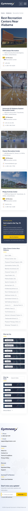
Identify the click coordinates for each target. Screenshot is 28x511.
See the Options (14, 237)
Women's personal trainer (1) (13, 315)
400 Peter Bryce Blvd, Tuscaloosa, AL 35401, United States (13, 113)
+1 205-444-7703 (10, 166)
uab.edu (7, 63)
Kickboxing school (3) (11, 288)
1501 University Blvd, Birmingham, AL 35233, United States (13, 54)
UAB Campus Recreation (11, 50)
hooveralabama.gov (11, 163)
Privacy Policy (5, 458)
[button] (8, 410)
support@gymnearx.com (8, 441)
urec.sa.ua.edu (9, 123)
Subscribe (21, 494)
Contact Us (4, 453)
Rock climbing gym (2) (11, 292)
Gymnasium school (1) (11, 298)
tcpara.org (8, 204)
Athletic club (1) (10, 308)
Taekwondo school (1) (11, 318)
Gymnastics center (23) (12, 265)
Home (3, 13)
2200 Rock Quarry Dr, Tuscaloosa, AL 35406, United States (14, 195)
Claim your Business (7, 479)
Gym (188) (8, 255)
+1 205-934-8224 (10, 65)
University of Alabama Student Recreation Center (13, 109)
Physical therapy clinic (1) (13, 322)
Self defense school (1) (12, 302)
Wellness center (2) (11, 295)
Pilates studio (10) (10, 278)
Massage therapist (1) (11, 325)
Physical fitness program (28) (13, 262)
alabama (8, 13)
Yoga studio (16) (10, 275)
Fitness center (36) (10, 259)
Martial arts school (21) (12, 269)
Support (3, 470)
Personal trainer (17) (11, 272)
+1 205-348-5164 (10, 125)
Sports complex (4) (11, 282)
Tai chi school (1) (10, 312)
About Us (3, 450)
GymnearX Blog (5, 467)
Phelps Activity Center (10, 192)
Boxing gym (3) (9, 285)
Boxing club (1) (18, 305)
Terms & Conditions (6, 455)
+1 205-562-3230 (10, 207)
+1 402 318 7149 (5, 436)
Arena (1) (8, 305)
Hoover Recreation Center (11, 151)
